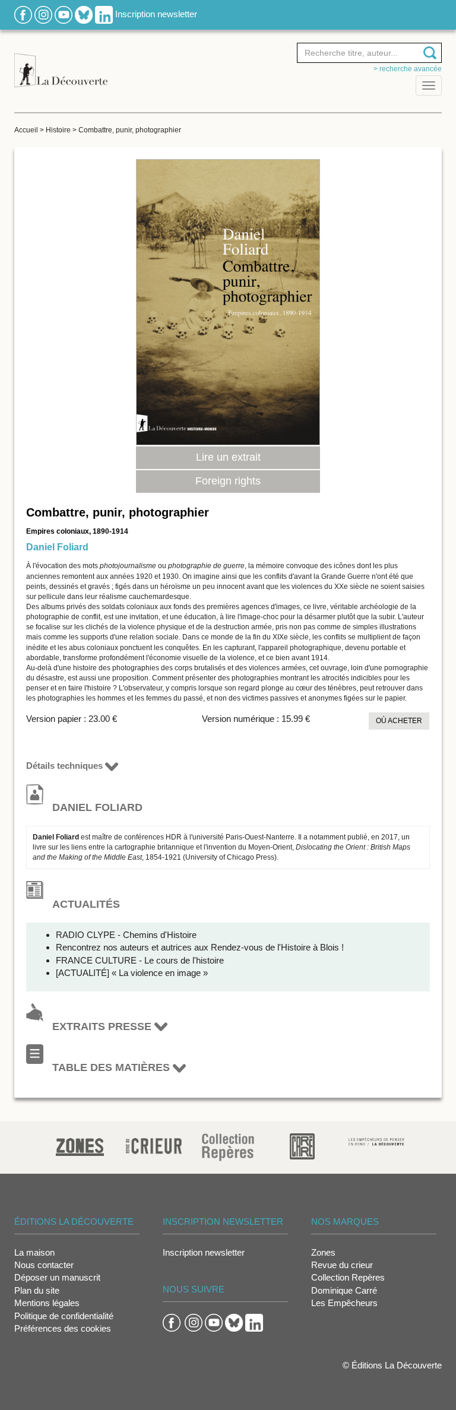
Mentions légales (47, 1303)
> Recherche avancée (407, 69)
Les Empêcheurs (344, 1303)
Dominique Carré (344, 1290)
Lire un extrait (228, 457)
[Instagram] (43, 14)
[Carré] (302, 1145)
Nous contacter (44, 1265)
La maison (34, 1252)
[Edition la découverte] (60, 64)
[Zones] (80, 1145)
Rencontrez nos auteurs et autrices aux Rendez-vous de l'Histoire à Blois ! (200, 947)
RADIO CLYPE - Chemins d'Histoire (126, 935)
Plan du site (36, 1290)
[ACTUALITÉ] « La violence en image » (132, 973)
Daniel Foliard (57, 547)
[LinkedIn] (104, 14)
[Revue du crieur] (154, 1144)
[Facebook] (23, 14)
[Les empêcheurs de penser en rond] (377, 1141)
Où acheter (399, 721)
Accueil (26, 130)
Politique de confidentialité (63, 1316)
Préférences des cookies (62, 1328)
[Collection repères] (228, 1147)
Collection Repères (348, 1277)
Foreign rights (228, 481)
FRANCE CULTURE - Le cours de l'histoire (140, 960)
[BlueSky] (84, 14)
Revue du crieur (342, 1265)
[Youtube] (63, 14)
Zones (323, 1252)
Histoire (58, 130)
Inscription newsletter (156, 14)
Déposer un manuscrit (57, 1277)
